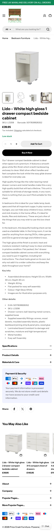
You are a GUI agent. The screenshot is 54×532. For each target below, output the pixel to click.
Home (5, 38)
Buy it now (27, 152)
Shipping (18, 130)
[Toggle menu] (4, 15)
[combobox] (27, 29)
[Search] (48, 29)
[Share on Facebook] (14, 409)
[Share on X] (22, 409)
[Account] (44, 15)
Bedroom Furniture (20, 38)
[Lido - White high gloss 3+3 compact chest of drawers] (38, 444)
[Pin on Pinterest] (31, 409)
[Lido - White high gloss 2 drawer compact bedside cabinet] (13, 444)
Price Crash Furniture (20, 527)
